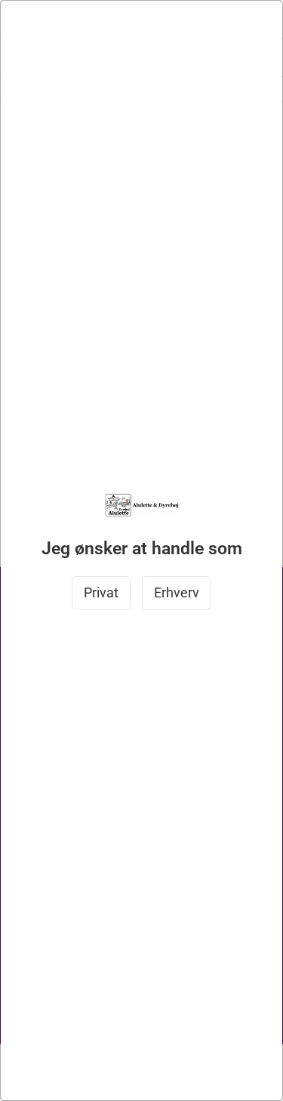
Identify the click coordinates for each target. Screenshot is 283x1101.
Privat (101, 592)
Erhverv (176, 592)
